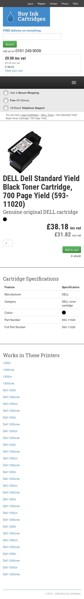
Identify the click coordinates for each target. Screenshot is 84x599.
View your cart (14, 70)
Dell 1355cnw (11, 410)
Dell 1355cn (10, 404)
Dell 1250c (9, 390)
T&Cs (75, 3)
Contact (53, 3)
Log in (30, 3)
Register (42, 3)
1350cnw (8, 370)
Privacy (65, 3)
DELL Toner (47, 114)
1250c (7, 363)
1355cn (7, 376)
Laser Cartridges (29, 114)
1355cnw (8, 383)
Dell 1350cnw (11, 397)
